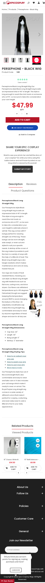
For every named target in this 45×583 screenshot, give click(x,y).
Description (16, 184)
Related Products (22, 426)
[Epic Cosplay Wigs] (15, 3)
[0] (43, 3)
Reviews (31, 184)
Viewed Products (22, 432)
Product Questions (22, 190)
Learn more (16, 570)
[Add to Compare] (17, 445)
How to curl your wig (16, 365)
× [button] (29, 552)
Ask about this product (23, 128)
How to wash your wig (16, 362)
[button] (19, 581)
